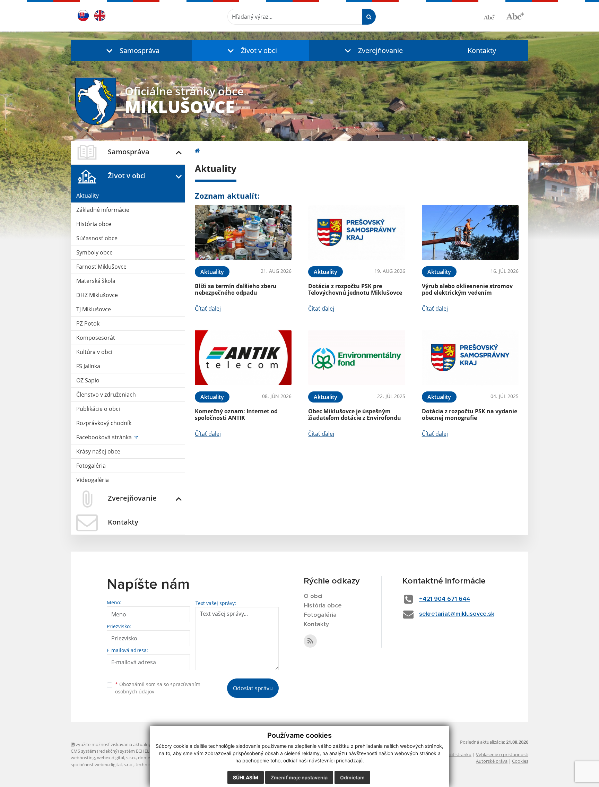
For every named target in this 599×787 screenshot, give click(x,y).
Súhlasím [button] (245, 777)
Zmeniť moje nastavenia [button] (299, 777)
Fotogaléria (91, 465)
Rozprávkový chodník (103, 423)
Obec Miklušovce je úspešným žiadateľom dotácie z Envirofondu (354, 414)
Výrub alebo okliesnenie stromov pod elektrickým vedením (467, 289)
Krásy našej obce (98, 451)
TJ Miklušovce (93, 309)
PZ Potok (87, 323)
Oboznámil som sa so (157, 688)
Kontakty (482, 50)
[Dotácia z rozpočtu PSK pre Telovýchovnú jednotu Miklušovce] (356, 232)
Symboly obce (94, 252)
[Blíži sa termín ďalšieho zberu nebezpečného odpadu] (243, 232)
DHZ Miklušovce (97, 295)
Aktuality (87, 195)
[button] (131, 50)
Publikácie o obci (98, 409)
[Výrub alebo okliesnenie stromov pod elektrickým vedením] (470, 232)
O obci (313, 596)
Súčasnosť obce (97, 238)
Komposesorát (95, 337)
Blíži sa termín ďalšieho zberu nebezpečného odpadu (236, 289)
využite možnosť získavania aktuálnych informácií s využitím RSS (141, 744)
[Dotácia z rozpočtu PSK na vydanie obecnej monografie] (470, 357)
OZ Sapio (87, 380)
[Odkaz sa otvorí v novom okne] (310, 641)
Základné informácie (102, 210)
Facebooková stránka (104, 437)
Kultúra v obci (94, 352)
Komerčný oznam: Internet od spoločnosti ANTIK (236, 414)
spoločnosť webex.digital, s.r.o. (102, 764)
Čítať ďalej (208, 308)
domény (146, 757)
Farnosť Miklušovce (101, 266)
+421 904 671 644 (444, 599)
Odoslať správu (253, 688)
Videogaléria (92, 480)
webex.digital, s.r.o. (116, 757)
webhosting (83, 757)
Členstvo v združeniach (106, 394)
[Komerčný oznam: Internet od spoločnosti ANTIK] (243, 357)
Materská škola (95, 281)
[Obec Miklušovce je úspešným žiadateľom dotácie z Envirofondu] (356, 357)
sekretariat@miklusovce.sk (456, 614)
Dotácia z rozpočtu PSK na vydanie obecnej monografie (469, 414)
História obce (93, 224)
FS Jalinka (88, 366)
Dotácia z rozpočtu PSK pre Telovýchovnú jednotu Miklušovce (355, 289)
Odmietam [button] (352, 777)
